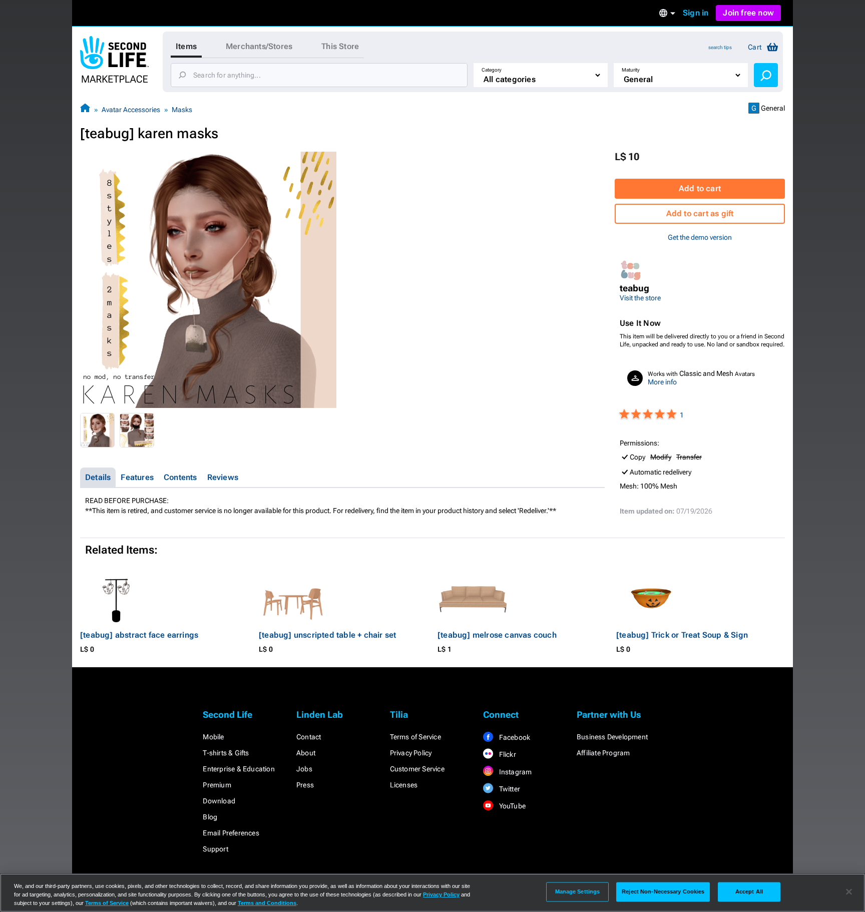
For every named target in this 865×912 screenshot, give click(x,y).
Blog (210, 817)
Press (305, 785)
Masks (182, 110)
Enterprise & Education (238, 769)
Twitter (508, 789)
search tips (720, 47)
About (305, 753)
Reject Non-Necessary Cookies (663, 891)
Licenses (404, 785)
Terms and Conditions (267, 903)
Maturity (631, 70)
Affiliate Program (603, 753)
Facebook (513, 737)
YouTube (511, 806)
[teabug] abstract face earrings (139, 635)
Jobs (304, 769)
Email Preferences (231, 833)
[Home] (85, 109)
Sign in (695, 13)
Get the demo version (700, 237)
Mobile (213, 737)
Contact (308, 737)
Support (215, 849)
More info (662, 382)
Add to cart (700, 188)
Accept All (749, 891)
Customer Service (417, 769)
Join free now (748, 13)
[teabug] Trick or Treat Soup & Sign (682, 635)
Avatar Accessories (131, 110)
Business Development (612, 737)
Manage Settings (577, 891)
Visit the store (640, 298)
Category (492, 70)
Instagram (514, 772)
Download (219, 801)
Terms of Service (415, 737)
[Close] (849, 892)
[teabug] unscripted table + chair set (327, 635)
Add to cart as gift (700, 213)
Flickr (506, 754)
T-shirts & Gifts (226, 753)
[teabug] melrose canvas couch (497, 635)
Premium (217, 785)
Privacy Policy (411, 753)
